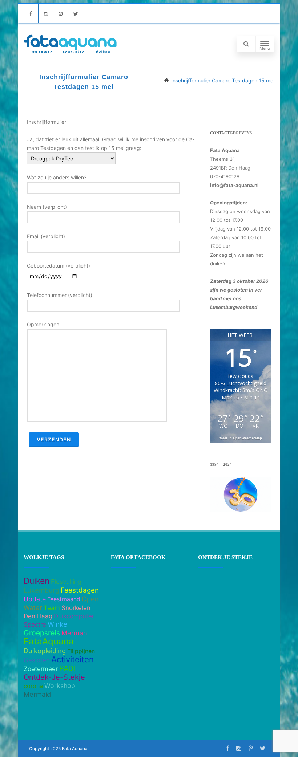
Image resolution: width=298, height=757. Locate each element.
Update (35, 599)
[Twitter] (75, 13)
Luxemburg (41, 590)
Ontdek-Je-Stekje (54, 677)
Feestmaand (63, 599)
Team (52, 607)
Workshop (59, 685)
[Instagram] (46, 13)
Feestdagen (80, 590)
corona (33, 685)
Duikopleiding (45, 651)
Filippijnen (81, 651)
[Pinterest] (60, 13)
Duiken (36, 581)
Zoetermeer (41, 668)
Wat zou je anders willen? (56, 177)
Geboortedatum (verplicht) (58, 265)
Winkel (58, 624)
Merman (74, 633)
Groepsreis (42, 632)
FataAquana (49, 641)
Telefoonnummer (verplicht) (59, 295)
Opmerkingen (43, 324)
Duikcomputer (74, 616)
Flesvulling (66, 581)
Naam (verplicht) (47, 207)
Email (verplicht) (46, 236)
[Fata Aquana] (70, 53)
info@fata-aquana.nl (234, 185)
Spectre (35, 624)
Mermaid (37, 694)
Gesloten (37, 660)
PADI (67, 668)
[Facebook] (31, 13)
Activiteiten (72, 659)
